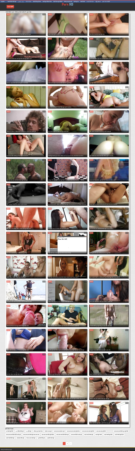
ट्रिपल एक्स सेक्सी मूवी (30, 438)
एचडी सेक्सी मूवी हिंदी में (119, 434)
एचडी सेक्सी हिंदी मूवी (10, 438)
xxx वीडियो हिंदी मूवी (20, 431)
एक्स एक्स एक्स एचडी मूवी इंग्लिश (73, 431)
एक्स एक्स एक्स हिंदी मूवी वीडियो (48, 434)
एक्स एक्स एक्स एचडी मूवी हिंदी (88, 431)
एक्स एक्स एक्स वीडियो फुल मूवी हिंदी (121, 431)
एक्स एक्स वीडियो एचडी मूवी (76, 434)
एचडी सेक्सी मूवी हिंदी (108, 434)
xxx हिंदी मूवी (28, 431)
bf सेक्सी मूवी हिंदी (9, 431)
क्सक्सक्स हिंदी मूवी (20, 438)
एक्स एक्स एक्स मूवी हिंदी (101, 431)
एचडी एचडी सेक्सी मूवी (88, 434)
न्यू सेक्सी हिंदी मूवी (41, 438)
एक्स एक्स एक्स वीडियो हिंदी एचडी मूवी (13, 434)
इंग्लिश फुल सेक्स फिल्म (38, 431)
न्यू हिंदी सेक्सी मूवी (50, 438)
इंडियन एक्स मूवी (48, 431)
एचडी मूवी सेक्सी (98, 434)
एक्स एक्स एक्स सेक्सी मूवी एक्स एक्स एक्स (31, 434)
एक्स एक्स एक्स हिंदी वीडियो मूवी (62, 434)
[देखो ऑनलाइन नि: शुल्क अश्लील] (67, 7)
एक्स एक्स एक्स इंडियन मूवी (59, 431)
